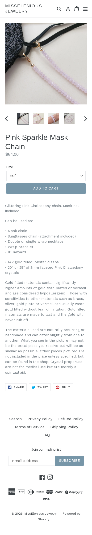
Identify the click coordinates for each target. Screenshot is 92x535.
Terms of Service (29, 427)
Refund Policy (70, 419)
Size (9, 167)
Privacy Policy (40, 419)
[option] (23, 119)
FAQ (46, 435)
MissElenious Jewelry (23, 8)
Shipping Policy (64, 427)
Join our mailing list (46, 449)
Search (15, 419)
